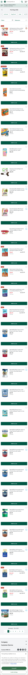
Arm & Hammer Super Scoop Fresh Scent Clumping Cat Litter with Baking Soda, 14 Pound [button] (17, 109)
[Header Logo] (9, 2)
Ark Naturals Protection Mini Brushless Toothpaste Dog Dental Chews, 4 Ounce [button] (16, 69)
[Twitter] (20, 650)
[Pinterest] (25, 650)
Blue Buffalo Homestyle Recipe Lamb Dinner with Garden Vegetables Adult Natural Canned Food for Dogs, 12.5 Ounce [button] (17, 510)
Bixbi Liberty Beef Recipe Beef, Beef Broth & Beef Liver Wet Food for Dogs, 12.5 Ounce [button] (17, 249)
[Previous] (2, 14)
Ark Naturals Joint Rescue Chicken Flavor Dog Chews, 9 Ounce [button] (17, 49)
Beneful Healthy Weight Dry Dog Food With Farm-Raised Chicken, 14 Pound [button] (17, 189)
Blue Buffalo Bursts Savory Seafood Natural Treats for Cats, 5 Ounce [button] (17, 410)
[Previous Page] (5, 631)
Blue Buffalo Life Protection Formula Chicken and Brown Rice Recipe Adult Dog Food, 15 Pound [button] (16, 570)
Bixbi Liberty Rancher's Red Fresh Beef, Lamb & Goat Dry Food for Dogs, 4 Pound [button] (17, 310)
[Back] (2, 10)
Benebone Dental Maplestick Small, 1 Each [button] (16, 169)
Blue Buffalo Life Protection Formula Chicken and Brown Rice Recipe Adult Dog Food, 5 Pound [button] (17, 550)
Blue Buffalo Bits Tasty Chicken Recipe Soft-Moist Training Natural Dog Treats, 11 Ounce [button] (17, 330)
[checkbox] (26, 26)
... (17, 631)
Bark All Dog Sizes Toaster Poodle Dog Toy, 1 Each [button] (16, 149)
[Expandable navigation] (2, 2)
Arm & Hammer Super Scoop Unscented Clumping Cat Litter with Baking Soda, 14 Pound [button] (17, 129)
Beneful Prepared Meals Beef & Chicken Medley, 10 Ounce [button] (17, 229)
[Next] (26, 14)
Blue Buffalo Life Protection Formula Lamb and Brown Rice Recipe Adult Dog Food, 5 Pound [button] (17, 590)
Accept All (14, 668)
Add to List (14, 42)
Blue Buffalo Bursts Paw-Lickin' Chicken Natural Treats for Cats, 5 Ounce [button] (17, 390)
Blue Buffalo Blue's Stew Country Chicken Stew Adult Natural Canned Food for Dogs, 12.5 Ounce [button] (17, 370)
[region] (14, 663)
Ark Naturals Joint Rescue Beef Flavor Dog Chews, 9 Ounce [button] (16, 29)
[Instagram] (23, 650)
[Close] (25, 654)
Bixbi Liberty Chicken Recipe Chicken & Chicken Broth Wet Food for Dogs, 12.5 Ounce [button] (16, 270)
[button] (22, 2)
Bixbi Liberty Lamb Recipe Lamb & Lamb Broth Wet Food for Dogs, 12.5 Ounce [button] (17, 290)
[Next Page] (23, 631)
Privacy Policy (13, 663)
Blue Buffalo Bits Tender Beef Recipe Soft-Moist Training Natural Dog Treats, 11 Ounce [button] (16, 350)
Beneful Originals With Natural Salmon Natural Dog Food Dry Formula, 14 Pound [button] (16, 209)
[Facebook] (18, 650)
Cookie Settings (14, 672)
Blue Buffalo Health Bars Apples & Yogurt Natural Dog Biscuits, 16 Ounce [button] (17, 430)
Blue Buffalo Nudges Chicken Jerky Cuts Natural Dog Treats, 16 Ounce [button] (17, 610)
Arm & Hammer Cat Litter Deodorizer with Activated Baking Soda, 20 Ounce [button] (17, 89)
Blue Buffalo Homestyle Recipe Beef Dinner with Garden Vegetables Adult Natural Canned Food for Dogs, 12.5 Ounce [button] (17, 450)
